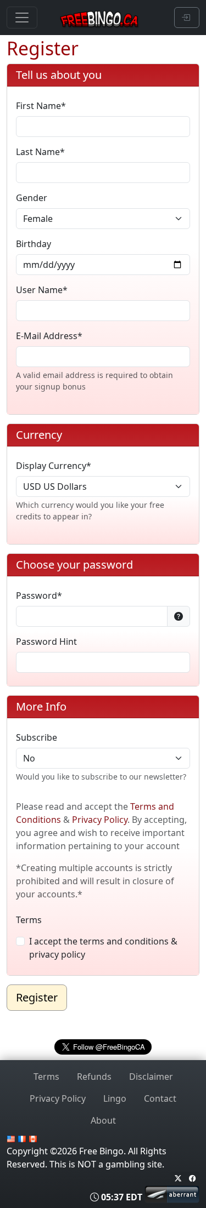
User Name (39, 290)
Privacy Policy (99, 820)
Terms (29, 920)
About (103, 1120)
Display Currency (51, 466)
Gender (31, 198)
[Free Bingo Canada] (102, 17)
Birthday (33, 244)
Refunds (94, 1076)
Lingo (114, 1098)
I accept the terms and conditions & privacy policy (103, 947)
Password (36, 595)
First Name (38, 106)
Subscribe (36, 737)
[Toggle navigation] (22, 17)
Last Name (38, 152)
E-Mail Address (46, 336)
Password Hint (46, 642)
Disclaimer (151, 1076)
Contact (160, 1098)
